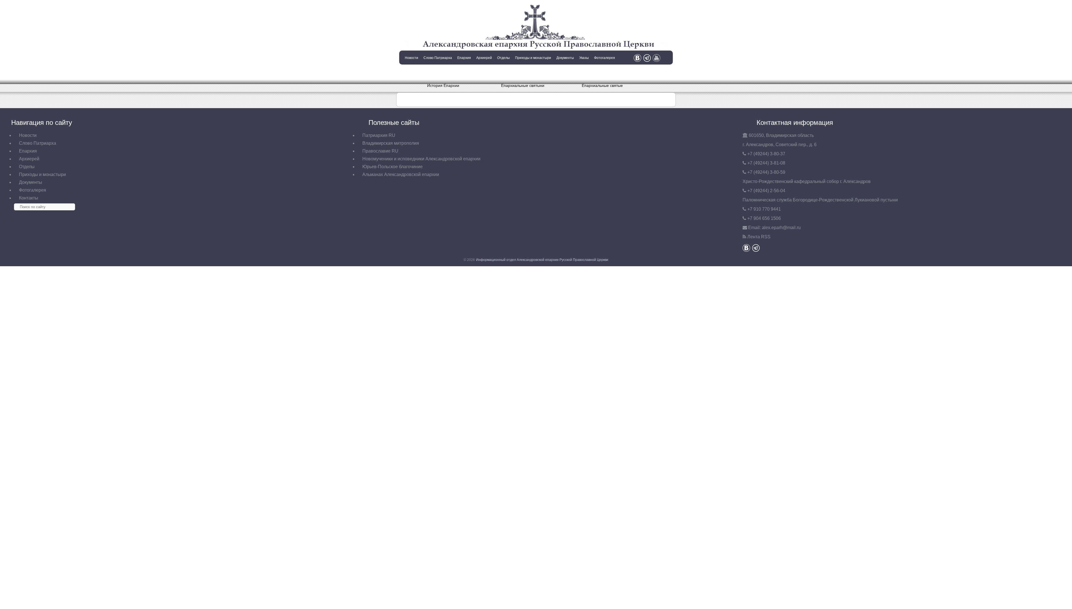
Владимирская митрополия (390, 143)
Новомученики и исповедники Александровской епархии (421, 158)
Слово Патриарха (437, 58)
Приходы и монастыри (533, 58)
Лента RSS (758, 236)
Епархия (464, 58)
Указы (584, 58)
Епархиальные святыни (522, 85)
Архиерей (484, 58)
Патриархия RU (378, 135)
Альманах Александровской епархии (400, 174)
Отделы (503, 58)
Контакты (410, 72)
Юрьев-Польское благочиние (392, 166)
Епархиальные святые (602, 85)
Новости (411, 58)
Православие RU (380, 151)
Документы (565, 58)
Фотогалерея (604, 58)
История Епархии (443, 85)
